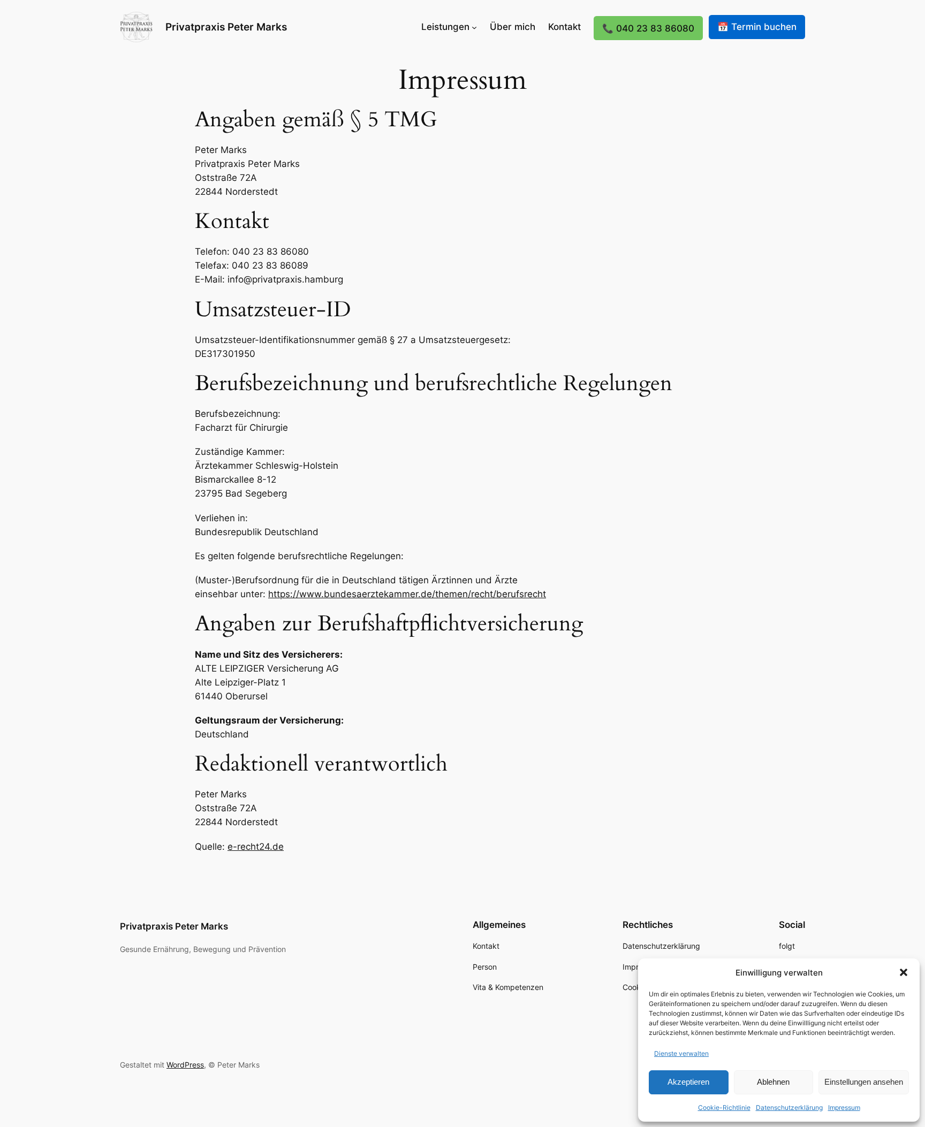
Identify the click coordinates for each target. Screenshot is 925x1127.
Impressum (844, 1107)
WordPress (185, 1064)
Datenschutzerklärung (789, 1107)
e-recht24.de (256, 846)
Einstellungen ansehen (863, 1081)
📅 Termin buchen (757, 26)
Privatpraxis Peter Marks (226, 26)
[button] (903, 972)
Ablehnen (773, 1081)
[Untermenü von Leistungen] (474, 26)
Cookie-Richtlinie (724, 1107)
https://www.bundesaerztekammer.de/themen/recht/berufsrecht (407, 594)
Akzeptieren (688, 1081)
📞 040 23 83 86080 (648, 28)
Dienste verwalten (681, 1053)
